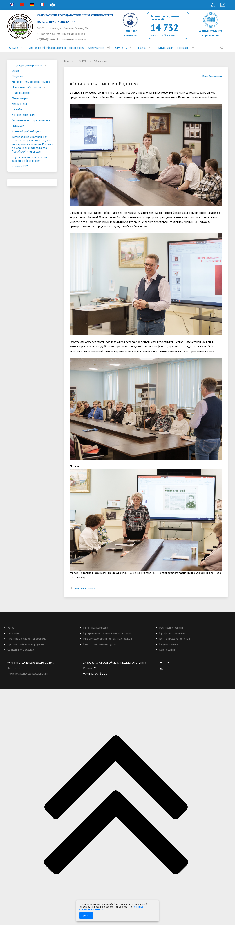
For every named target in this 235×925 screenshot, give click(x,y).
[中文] (22, 5)
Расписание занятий (171, 627)
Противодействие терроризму (26, 638)
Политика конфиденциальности (27, 673)
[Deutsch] (32, 5)
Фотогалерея (20, 98)
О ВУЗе (83, 61)
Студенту (121, 47)
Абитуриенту (96, 47)
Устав (15, 70)
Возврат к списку (84, 588)
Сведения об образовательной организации (56, 47)
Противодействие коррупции (25, 644)
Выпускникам (165, 47)
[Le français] (42, 5)
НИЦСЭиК (18, 126)
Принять (86, 915)
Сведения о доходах (20, 649)
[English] (12, 5)
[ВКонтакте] (162, 662)
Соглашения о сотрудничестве (31, 120)
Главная (68, 61)
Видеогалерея (21, 92)
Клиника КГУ (20, 166)
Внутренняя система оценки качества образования (29, 158)
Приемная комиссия (95, 627)
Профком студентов (172, 633)
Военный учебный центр (27, 131)
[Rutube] (169, 662)
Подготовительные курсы (99, 644)
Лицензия (18, 76)
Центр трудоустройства (174, 638)
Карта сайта (167, 649)
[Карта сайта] (213, 5)
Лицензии (13, 633)
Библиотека (19, 103)
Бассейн (17, 109)
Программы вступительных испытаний (107, 633)
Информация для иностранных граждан (108, 638)
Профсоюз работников (26, 87)
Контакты (183, 47)
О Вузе (13, 47)
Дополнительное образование (31, 81)
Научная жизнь (168, 644)
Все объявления (212, 76)
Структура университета (27, 65)
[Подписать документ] (161, 668)
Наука (142, 47)
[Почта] (223, 5)
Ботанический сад (23, 114)
